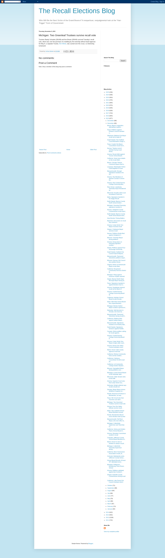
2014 (107, 512)
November (110, 123)
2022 (107, 100)
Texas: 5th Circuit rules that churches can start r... (115, 398)
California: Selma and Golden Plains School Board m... (116, 430)
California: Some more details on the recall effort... (116, 159)
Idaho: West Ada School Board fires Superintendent (116, 302)
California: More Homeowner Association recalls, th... (116, 452)
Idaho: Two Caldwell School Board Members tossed (115, 411)
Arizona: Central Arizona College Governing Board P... (115, 337)
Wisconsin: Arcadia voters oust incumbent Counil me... (116, 193)
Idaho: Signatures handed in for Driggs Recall (115, 197)
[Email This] (64, 51)
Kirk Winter (62, 44)
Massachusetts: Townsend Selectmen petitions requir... (116, 257)
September (110, 488)
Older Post (93, 149)
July (108, 493)
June (109, 496)
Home (68, 149)
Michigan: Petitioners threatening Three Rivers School (115, 466)
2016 (107, 116)
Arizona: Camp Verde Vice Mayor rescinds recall (115, 225)
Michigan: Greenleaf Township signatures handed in (116, 206)
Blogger (90, 543)
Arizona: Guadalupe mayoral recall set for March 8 (116, 288)
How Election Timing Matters (116, 218)
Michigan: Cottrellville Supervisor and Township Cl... (115, 425)
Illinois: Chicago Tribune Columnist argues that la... (116, 163)
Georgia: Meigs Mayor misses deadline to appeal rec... (116, 390)
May (108, 498)
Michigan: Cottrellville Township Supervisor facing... (114, 447)
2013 (107, 515)
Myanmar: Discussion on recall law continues (116, 221)
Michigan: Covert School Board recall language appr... (116, 373)
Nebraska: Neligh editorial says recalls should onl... (116, 386)
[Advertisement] (68, 132)
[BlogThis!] (67, 51)
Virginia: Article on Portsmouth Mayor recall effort (116, 265)
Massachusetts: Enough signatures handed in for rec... (115, 172)
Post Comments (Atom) (54, 153)
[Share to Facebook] (71, 51)
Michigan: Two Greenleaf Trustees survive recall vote (116, 403)
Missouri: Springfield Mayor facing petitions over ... (115, 369)
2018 (107, 110)
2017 (107, 113)
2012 (107, 517)
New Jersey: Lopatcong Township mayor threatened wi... (116, 188)
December (110, 120)
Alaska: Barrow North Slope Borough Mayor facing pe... (116, 279)
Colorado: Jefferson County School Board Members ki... (116, 438)
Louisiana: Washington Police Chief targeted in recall (116, 167)
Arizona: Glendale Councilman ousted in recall (116, 434)
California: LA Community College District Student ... (116, 365)
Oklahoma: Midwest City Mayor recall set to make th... (116, 136)
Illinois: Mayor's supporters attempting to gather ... (115, 126)
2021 (107, 103)
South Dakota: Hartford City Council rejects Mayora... (115, 252)
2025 (107, 92)
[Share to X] (69, 51)
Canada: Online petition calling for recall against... (116, 332)
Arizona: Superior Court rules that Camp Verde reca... (116, 381)
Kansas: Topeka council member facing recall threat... (114, 150)
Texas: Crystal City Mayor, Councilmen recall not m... (116, 144)
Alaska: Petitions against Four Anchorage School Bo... (116, 248)
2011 (107, 520)
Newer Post (42, 149)
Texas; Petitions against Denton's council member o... (115, 131)
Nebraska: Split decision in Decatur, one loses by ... (115, 311)
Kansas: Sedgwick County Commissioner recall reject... (116, 210)
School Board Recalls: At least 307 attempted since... (116, 461)
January (110, 509)
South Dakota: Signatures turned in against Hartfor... (115, 327)
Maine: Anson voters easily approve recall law (115, 350)
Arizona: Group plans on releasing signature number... (114, 243)
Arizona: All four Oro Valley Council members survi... (115, 346)
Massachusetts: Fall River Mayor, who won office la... (116, 419)
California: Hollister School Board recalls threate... (115, 298)
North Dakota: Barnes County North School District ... (116, 202)
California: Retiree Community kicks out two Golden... (116, 354)
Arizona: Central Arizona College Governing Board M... (115, 293)
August (109, 490)
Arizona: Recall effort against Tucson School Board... (116, 155)
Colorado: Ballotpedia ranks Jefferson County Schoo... (115, 457)
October (110, 485)
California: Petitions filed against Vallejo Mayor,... (115, 319)
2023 (107, 97)
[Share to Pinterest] (73, 51)
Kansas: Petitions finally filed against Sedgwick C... (116, 234)
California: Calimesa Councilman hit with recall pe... (116, 360)
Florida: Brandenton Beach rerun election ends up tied (116, 415)
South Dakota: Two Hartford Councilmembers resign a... (116, 140)
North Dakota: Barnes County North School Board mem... (116, 214)
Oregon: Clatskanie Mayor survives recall (115, 230)
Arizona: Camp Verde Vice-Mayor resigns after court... (116, 342)
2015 (107, 118)
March (109, 504)
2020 (107, 105)
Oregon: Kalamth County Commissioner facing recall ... (116, 476)
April (109, 501)
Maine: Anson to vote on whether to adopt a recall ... (116, 442)
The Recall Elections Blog (77, 11)
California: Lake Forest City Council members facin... (115, 481)
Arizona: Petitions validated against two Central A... (115, 471)
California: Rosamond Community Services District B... (116, 270)
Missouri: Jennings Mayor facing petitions (115, 238)
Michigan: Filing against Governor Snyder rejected (116, 275)
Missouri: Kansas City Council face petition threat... (116, 261)
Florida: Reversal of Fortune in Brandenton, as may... (116, 394)
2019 (107, 108)
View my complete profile (111, 531)
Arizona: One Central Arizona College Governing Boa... (116, 183)
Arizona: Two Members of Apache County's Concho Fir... (115, 178)
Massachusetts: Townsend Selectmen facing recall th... (116, 315)
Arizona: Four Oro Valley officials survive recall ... (115, 407)
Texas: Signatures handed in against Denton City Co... (116, 284)
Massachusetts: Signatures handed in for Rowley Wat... (116, 323)
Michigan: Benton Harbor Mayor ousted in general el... (116, 306)
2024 (107, 95)
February (110, 506)
